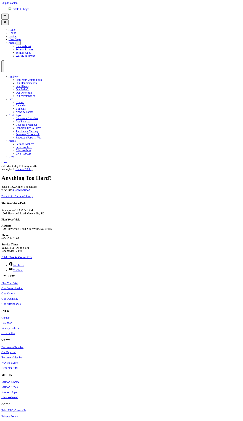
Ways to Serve (9, 362)
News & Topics (24, 111)
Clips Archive (23, 150)
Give (11, 156)
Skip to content (9, 2)
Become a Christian (27, 118)
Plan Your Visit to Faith (29, 79)
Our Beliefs (22, 89)
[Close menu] (5, 22)
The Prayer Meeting (27, 131)
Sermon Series (9, 386)
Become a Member (26, 124)
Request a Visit (9, 367)
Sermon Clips (9, 392)
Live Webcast (23, 153)
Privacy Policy (9, 416)
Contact (20, 102)
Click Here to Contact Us (16, 257)
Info (11, 99)
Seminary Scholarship (28, 134)
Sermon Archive (25, 143)
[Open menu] (5, 16)
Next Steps (15, 115)
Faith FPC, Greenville (13, 410)
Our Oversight (24, 92)
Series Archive (24, 147)
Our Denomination (26, 82)
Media (12, 140)
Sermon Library (10, 381)
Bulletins (21, 108)
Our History (22, 86)
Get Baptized (23, 121)
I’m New (14, 76)
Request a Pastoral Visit (29, 137)
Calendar (21, 105)
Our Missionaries (25, 95)
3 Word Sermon (21, 189)
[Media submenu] (18, 43)
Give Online (8, 333)
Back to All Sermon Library (17, 196)
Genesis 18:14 (23, 169)
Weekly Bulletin (10, 328)
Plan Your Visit (9, 283)
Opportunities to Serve (28, 127)
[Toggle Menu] (2, 66)
